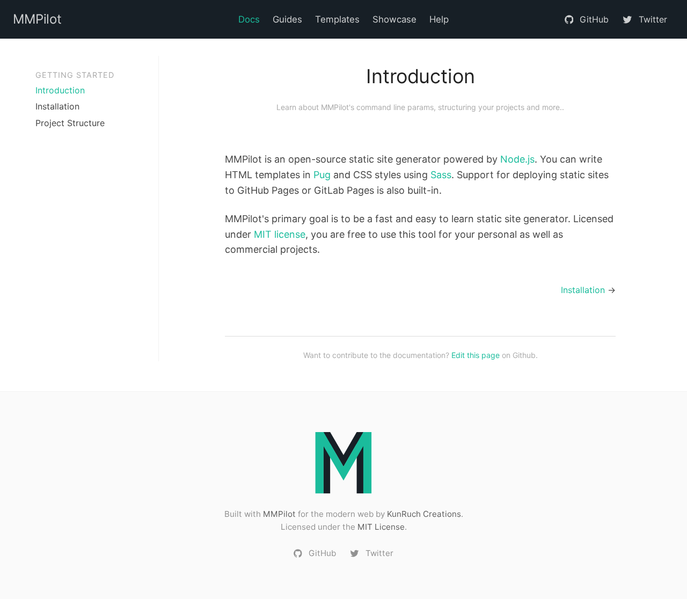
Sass (440, 174)
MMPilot (279, 514)
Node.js (517, 159)
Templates (337, 19)
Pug (322, 174)
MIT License (381, 527)
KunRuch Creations (424, 514)
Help (439, 19)
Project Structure (70, 123)
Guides (287, 19)
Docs (249, 19)
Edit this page (475, 355)
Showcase (394, 19)
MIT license (279, 234)
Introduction (60, 90)
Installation (57, 106)
